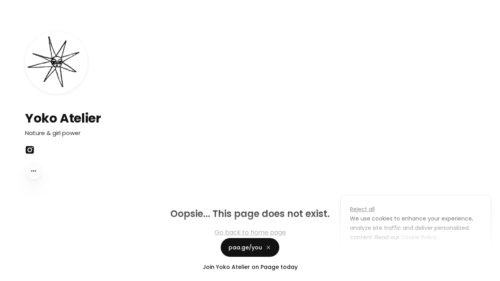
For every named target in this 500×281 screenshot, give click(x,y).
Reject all (362, 209)
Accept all (417, 255)
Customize (370, 255)
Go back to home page (250, 232)
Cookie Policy (419, 237)
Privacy (12, 273)
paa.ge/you (245, 244)
